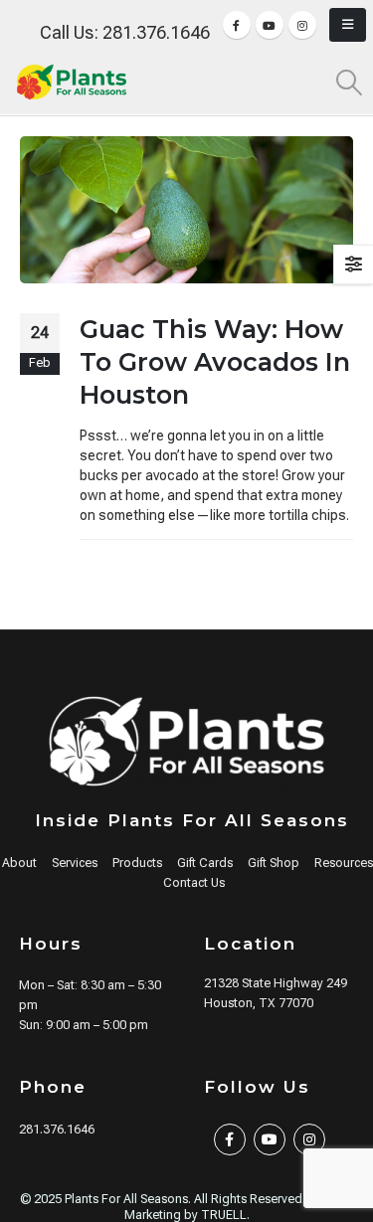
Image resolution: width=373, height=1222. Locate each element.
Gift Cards (205, 862)
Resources (343, 862)
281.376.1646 (56, 1129)
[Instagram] (302, 25)
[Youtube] (269, 25)
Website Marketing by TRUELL (239, 1206)
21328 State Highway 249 (275, 982)
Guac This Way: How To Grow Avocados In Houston (215, 362)
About (19, 862)
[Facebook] (237, 25)
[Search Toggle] (349, 82)
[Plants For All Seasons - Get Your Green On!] (71, 82)
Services (74, 862)
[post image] (186, 209)
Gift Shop (273, 862)
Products (137, 862)
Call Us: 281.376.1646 (125, 32)
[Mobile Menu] (347, 25)
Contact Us (194, 882)
